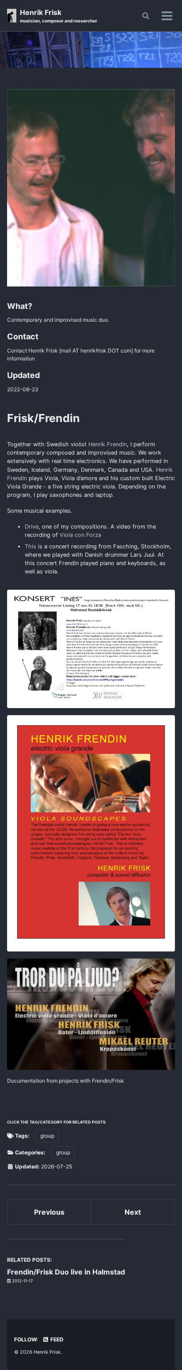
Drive (31, 526)
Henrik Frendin (107, 444)
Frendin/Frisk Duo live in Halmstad (66, 1271)
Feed (56, 1339)
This (30, 546)
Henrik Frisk (58, 15)
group (47, 1135)
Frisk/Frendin (43, 418)
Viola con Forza (80, 535)
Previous (49, 1212)
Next (133, 1212)
